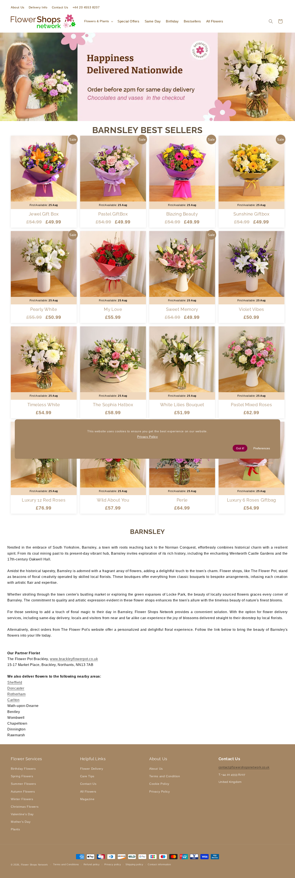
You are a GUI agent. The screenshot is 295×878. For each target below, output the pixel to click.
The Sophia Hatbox (113, 404)
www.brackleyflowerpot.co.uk (74, 659)
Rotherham (16, 694)
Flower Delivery (91, 768)
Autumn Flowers (23, 791)
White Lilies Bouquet (182, 404)
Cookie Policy (159, 783)
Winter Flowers (22, 799)
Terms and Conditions (66, 864)
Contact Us (88, 783)
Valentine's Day (22, 814)
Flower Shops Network (34, 864)
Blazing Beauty (182, 214)
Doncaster (15, 688)
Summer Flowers (23, 783)
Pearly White (43, 309)
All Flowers (88, 791)
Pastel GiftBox (113, 214)
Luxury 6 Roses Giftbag (251, 500)
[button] (98, 21)
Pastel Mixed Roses (251, 404)
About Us (156, 768)
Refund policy (92, 864)
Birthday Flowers (23, 768)
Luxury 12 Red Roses (43, 500)
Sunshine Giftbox (251, 214)
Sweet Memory (182, 309)
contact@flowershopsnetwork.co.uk (244, 767)
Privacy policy (112, 864)
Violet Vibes (251, 309)
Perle (182, 500)
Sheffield (14, 682)
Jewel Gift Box (44, 214)
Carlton (13, 700)
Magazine (87, 799)
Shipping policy (134, 864)
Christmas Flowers (24, 806)
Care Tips (87, 776)
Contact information (159, 864)
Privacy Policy (159, 791)
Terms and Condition (164, 776)
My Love (113, 309)
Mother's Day (20, 821)
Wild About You (113, 500)
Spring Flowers (22, 776)
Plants (15, 829)
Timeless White (43, 404)
